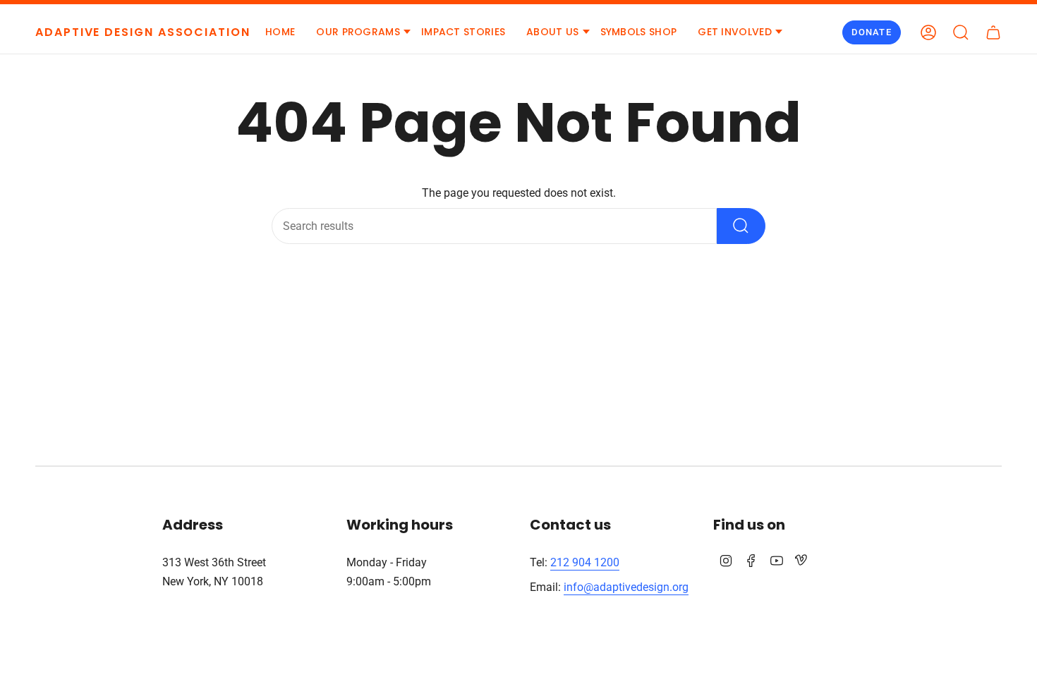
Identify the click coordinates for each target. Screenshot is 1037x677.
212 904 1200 (584, 562)
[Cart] (993, 32)
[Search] (741, 226)
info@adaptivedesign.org (626, 587)
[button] (358, 32)
